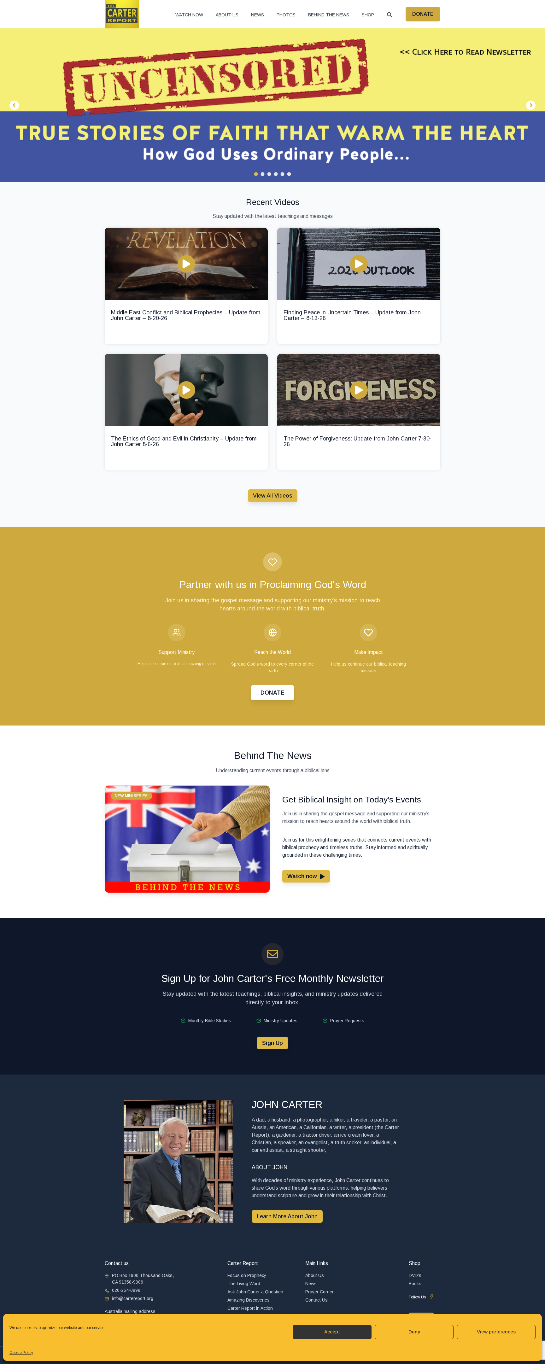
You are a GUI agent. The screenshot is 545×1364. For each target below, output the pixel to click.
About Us (227, 14)
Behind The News (328, 14)
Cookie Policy (21, 1352)
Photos (286, 14)
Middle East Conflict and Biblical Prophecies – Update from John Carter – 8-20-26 (186, 315)
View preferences (496, 1331)
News (257, 14)
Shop (368, 14)
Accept (332, 1331)
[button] (389, 15)
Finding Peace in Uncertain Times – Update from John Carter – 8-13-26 (352, 315)
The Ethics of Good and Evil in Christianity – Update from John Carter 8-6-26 (184, 441)
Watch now (189, 14)
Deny (414, 1331)
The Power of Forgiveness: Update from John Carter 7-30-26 (357, 441)
